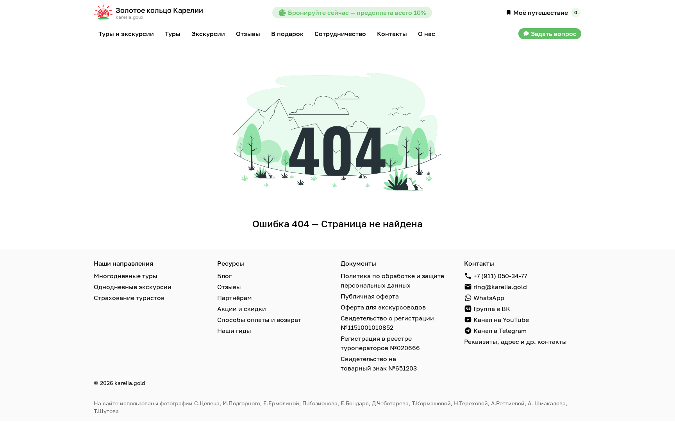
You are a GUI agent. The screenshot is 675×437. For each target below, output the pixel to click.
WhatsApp (488, 298)
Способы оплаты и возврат (259, 320)
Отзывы (229, 287)
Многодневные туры (125, 276)
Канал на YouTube (501, 320)
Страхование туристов (129, 298)
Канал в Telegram (500, 330)
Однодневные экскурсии (132, 287)
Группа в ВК (491, 309)
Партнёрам (234, 298)
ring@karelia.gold (500, 287)
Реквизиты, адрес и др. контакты (515, 341)
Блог (224, 276)
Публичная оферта (370, 296)
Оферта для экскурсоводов (383, 307)
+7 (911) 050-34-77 (500, 276)
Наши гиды (234, 330)
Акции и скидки (241, 309)
